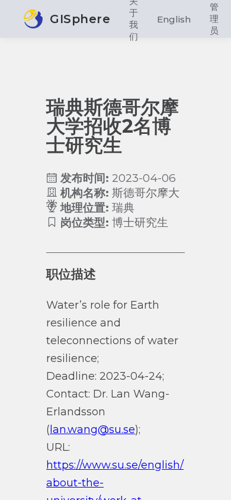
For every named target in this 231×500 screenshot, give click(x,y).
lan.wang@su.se (92, 429)
